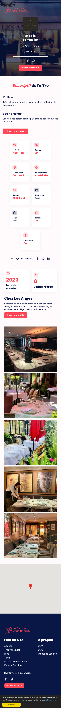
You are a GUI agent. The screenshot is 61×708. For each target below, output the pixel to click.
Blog (6, 653)
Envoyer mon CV (30, 68)
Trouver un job (12, 649)
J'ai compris (11, 705)
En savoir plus (51, 700)
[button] (30, 586)
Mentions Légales (47, 653)
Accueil (8, 646)
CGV (40, 646)
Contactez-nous (14, 685)
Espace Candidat (13, 665)
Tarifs (7, 657)
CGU (40, 649)
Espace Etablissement (16, 661)
